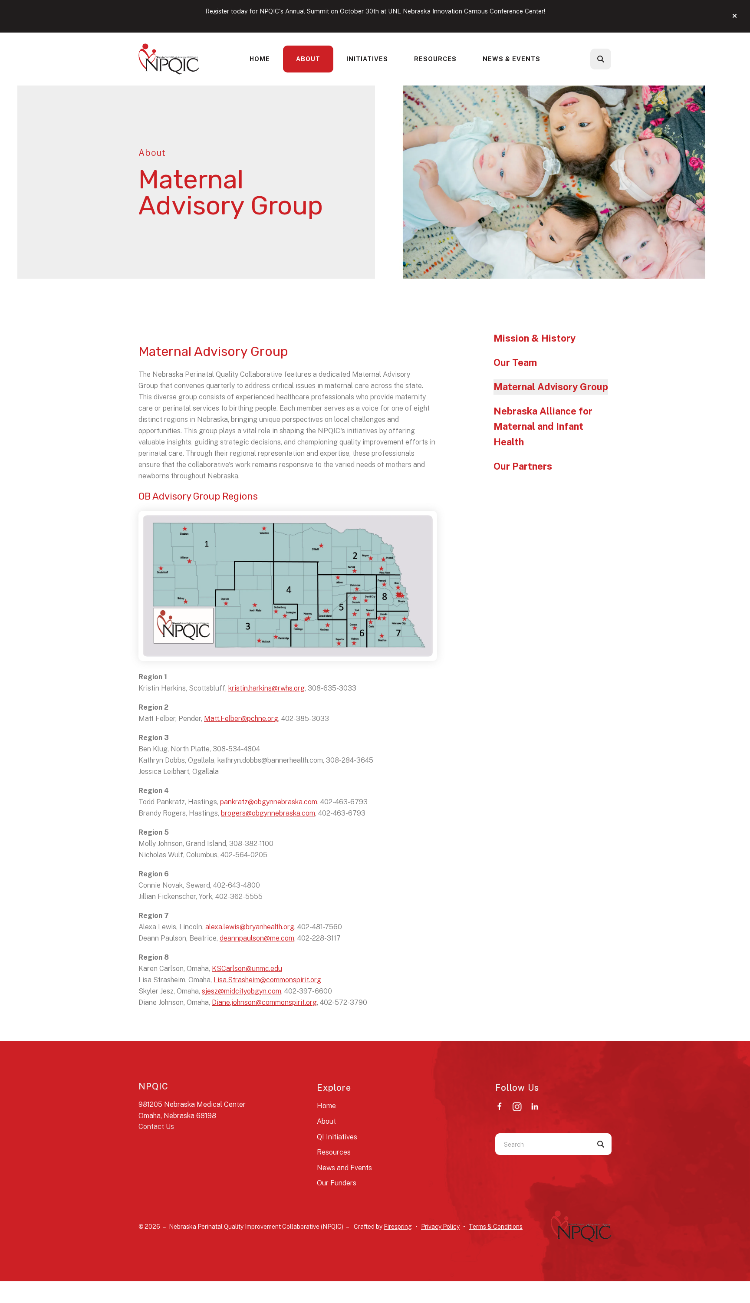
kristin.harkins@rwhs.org (266, 688)
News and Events (344, 1168)
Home (260, 59)
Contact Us (156, 1126)
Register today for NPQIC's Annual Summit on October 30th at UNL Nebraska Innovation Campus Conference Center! (375, 11)
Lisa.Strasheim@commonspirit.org (267, 980)
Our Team (515, 362)
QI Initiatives (337, 1137)
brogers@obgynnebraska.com (268, 813)
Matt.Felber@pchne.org (241, 718)
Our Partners (522, 466)
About (308, 59)
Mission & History (534, 338)
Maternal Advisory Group (550, 386)
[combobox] (612, 59)
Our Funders (336, 1183)
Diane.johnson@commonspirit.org (264, 1002)
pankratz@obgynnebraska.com (268, 802)
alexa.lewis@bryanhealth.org (249, 927)
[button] (734, 16)
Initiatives (367, 59)
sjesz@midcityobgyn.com (241, 991)
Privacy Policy (440, 1226)
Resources (435, 59)
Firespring (398, 1226)
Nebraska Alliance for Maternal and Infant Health (542, 426)
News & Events (511, 59)
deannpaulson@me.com (257, 938)
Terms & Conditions (496, 1226)
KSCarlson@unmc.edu (247, 968)
